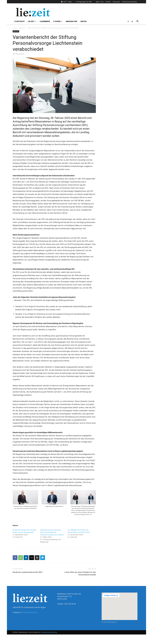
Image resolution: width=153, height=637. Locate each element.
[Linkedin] (26, 557)
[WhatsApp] (20, 557)
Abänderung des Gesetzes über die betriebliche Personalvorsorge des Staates (52, 532)
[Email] (31, 557)
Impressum (116, 2)
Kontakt (108, 2)
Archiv (83, 21)
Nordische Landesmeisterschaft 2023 (27, 572)
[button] (137, 21)
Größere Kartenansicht (109, 622)
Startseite (19, 21)
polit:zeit (22, 28)
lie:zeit (31, 21)
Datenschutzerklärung (129, 2)
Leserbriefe (45, 21)
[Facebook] (128, 21)
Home (15, 28)
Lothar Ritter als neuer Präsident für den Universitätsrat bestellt (80, 573)
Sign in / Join (100, 2)
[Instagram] (132, 21)
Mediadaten (71, 21)
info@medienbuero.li (30, 612)
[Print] (37, 557)
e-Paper (56, 21)
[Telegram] (42, 557)
